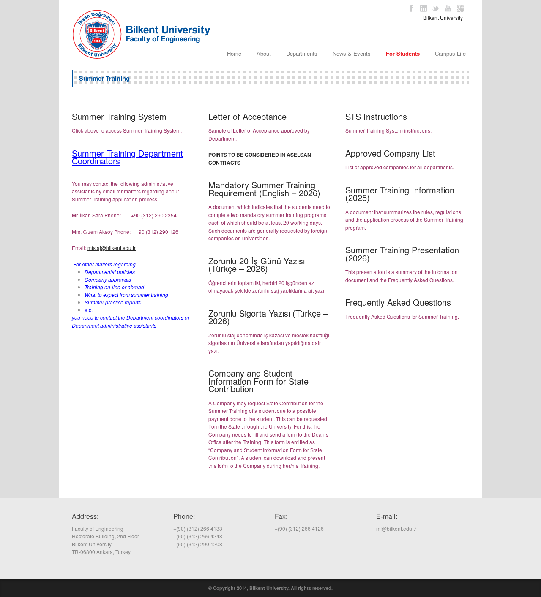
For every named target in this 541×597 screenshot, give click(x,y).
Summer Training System (119, 116)
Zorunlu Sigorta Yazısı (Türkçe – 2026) (268, 317)
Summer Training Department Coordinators (127, 157)
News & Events (352, 53)
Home (234, 53)
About (264, 53)
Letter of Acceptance (247, 116)
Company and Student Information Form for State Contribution (258, 381)
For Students (403, 53)
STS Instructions (376, 116)
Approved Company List (390, 153)
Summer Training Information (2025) (399, 194)
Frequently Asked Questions (398, 302)
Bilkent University (443, 17)
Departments (301, 53)
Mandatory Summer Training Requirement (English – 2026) (265, 189)
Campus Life (450, 53)
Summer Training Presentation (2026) (402, 254)
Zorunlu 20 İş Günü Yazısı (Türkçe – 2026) (256, 265)
